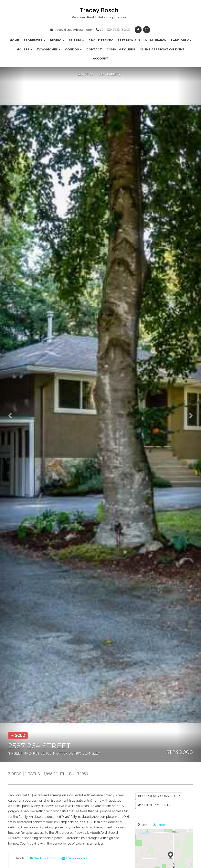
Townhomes (47, 49)
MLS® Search (155, 40)
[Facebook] (138, 29)
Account (100, 58)
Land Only (180, 40)
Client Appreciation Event (162, 49)
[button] (12, 414)
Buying (56, 40)
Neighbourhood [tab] (44, 858)
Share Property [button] (156, 805)
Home (14, 40)
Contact (94, 49)
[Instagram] (146, 29)
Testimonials (128, 40)
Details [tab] (19, 858)
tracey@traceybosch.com (73, 30)
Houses (23, 49)
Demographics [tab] (76, 858)
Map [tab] (144, 825)
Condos (72, 49)
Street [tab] (161, 825)
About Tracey (101, 40)
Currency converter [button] (161, 796)
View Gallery (109, 74)
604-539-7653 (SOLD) (115, 30)
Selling (75, 40)
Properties (33, 40)
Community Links (121, 49)
